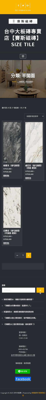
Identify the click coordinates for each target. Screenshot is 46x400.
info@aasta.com (24, 10)
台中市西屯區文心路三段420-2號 (23, 355)
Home (14, 81)
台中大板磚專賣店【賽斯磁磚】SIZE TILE (23, 38)
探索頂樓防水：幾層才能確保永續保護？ (19, 299)
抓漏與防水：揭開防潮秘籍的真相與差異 (19, 312)
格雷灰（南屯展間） (26, 81)
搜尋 (3, 285)
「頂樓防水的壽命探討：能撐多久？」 (18, 305)
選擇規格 (6, 175)
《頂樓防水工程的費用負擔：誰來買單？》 (19, 324)
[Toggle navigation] (23, 56)
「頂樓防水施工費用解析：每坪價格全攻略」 (20, 318)
